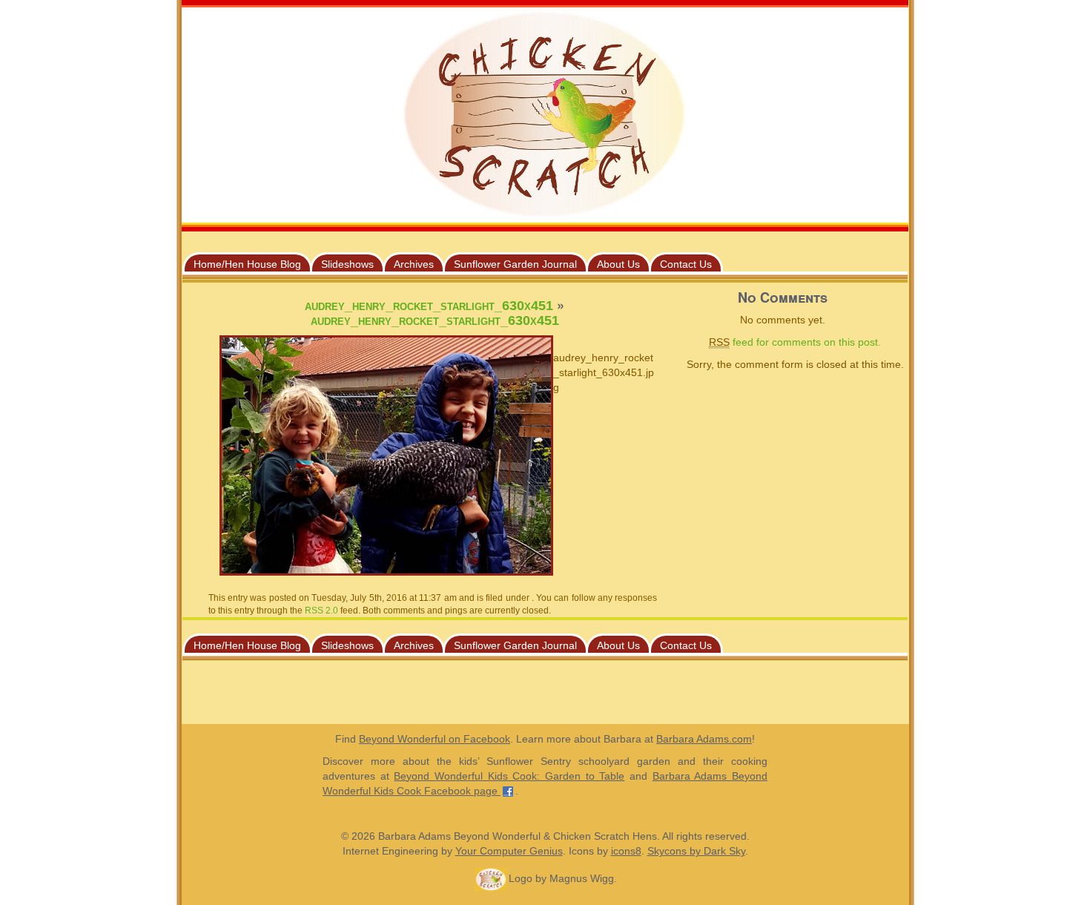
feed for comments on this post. (795, 342)
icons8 (626, 851)
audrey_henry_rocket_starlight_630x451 (429, 305)
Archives (414, 264)
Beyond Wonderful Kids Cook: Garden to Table (509, 776)
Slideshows (347, 264)
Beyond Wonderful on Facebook (434, 739)
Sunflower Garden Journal (515, 264)
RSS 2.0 (321, 610)
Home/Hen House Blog (247, 264)
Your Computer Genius (509, 851)
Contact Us (686, 264)
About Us (618, 264)
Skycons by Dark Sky (696, 851)
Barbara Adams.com (704, 739)
